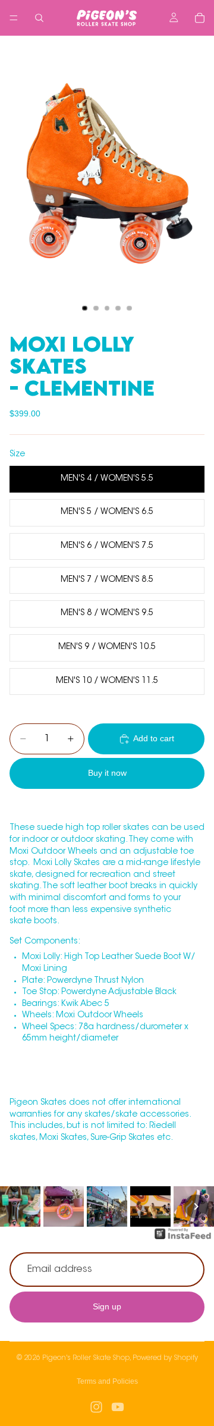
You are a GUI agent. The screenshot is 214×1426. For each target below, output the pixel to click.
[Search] (39, 18)
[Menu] (13, 18)
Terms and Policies (107, 1381)
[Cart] (200, 18)
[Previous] (18, 1206)
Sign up (107, 1306)
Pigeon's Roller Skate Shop (86, 1358)
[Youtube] (118, 1407)
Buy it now (107, 773)
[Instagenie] (183, 1240)
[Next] (196, 1206)
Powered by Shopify (165, 1358)
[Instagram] (96, 1407)
